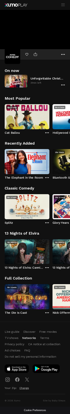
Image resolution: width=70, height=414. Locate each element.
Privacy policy (14, 344)
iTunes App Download (17, 369)
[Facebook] (17, 380)
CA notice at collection (44, 344)
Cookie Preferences (35, 410)
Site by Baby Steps (54, 400)
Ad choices (12, 350)
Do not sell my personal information (30, 356)
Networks (29, 338)
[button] (35, 81)
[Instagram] (7, 380)
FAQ (27, 350)
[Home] (16, 5)
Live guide (12, 332)
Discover (29, 332)
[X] (27, 380)
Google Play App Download (46, 369)
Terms (44, 338)
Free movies (48, 332)
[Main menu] (63, 5)
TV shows (11, 338)
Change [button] (24, 388)
